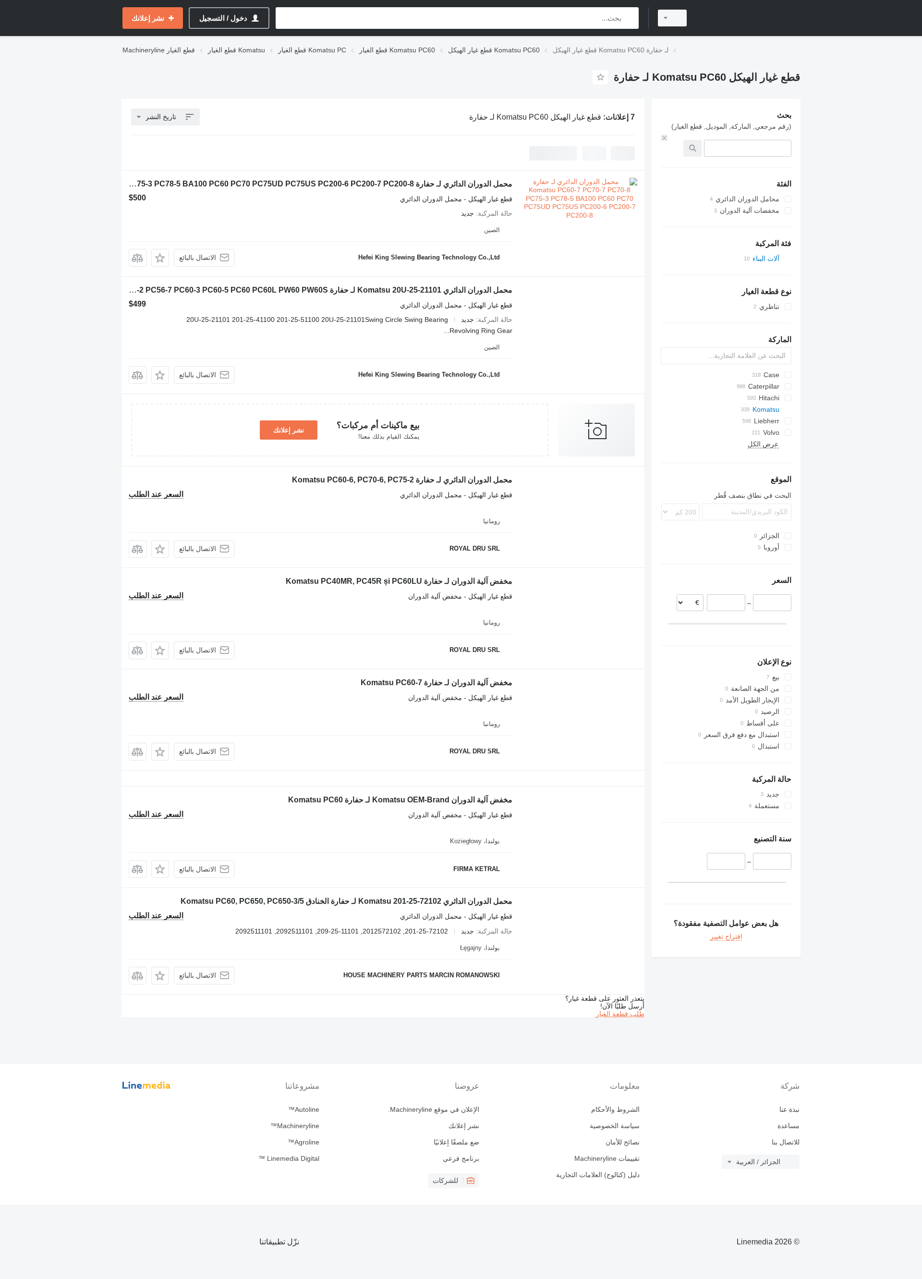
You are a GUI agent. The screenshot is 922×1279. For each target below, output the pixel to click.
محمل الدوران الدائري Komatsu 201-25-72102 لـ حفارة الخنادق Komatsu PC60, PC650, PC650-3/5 (346, 901)
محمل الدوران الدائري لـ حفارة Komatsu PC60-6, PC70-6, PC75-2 (402, 480)
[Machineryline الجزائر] (749, 18)
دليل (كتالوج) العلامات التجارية (597, 1175)
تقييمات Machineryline (606, 1158)
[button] (160, 258)
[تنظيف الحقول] (664, 138)
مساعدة (788, 1126)
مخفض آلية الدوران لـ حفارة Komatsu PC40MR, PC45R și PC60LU (399, 581)
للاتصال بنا (786, 1142)
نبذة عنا (789, 1109)
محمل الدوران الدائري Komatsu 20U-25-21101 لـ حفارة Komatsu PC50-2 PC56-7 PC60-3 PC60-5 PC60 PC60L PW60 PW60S (297, 290)
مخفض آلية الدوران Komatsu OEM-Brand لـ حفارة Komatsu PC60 (400, 800)
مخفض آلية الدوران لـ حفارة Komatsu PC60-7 (436, 682)
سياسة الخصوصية (614, 1126)
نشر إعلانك (288, 430)
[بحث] (629, 18)
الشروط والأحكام (615, 1109)
